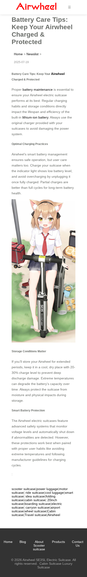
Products (58, 542)
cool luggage (54, 492)
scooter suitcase (23, 489)
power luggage (47, 489)
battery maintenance (38, 89)
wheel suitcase (35, 511)
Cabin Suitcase (50, 563)
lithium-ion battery (35, 117)
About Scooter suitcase (39, 545)
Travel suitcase (36, 515)
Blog (22, 542)
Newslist (32, 54)
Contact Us (77, 543)
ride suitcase (35, 492)
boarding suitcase (38, 504)
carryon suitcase (38, 507)
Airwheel (58, 74)
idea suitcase (35, 496)
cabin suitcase (35, 500)
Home (18, 54)
